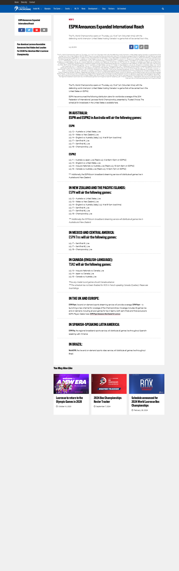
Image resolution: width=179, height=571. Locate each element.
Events (67, 9)
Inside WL (36, 9)
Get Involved (121, 9)
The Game (56, 9)
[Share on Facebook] (21, 30)
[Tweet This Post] (29, 30)
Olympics (47, 9)
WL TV (77, 9)
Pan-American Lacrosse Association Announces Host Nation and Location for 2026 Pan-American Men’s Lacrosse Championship (32, 49)
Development (92, 9)
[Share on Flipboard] (36, 30)
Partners (111, 9)
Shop (104, 9)
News (83, 9)
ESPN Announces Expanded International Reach (29, 22)
